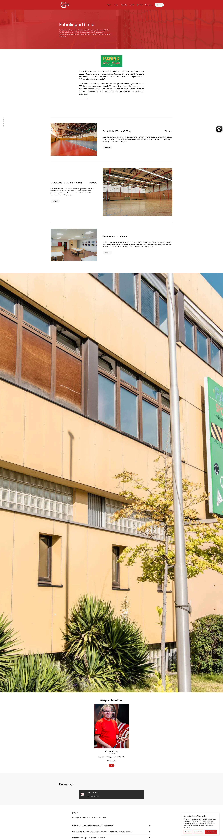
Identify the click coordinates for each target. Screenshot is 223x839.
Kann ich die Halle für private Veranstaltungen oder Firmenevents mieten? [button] (102, 832)
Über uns (148, 5)
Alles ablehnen (199, 832)
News (116, 5)
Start (109, 5)
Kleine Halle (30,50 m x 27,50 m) (66, 182)
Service (159, 5)
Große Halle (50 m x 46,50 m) (117, 131)
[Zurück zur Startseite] (65, 5)
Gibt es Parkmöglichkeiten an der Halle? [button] (88, 838)
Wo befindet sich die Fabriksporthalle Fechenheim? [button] (93, 826)
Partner (140, 5)
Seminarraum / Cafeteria (115, 236)
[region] (200, 824)
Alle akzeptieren (211, 832)
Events (131, 5)
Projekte (124, 5)
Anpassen (188, 832)
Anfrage (107, 147)
